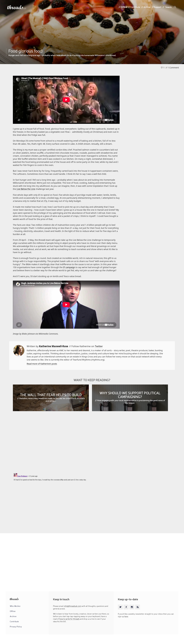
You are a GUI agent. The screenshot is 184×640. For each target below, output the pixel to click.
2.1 (25, 8)
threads (15, 7)
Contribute (135, 7)
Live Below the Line (25, 189)
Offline (124, 7)
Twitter (99, 346)
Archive (147, 7)
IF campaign (69, 267)
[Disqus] (92, 443)
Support (157, 7)
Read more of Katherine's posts (42, 363)
